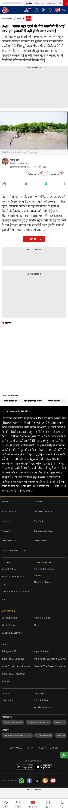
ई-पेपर (36, 3)
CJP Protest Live (44, 735)
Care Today (7, 699)
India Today (51, 3)
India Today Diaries (44, 568)
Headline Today (42, 707)
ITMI (4, 584)
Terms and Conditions (43, 531)
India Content (41, 699)
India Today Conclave (13, 658)
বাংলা (42, 3)
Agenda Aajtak (42, 651)
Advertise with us (9, 511)
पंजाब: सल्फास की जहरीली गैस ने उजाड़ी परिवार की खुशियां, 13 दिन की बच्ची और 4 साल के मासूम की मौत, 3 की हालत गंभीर (34, 468)
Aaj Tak (29, 3)
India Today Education (13, 576)
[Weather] (36, 10)
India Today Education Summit (13, 677)
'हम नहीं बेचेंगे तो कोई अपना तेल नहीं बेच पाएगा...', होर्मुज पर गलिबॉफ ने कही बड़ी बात (33, 454)
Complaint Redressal (43, 511)
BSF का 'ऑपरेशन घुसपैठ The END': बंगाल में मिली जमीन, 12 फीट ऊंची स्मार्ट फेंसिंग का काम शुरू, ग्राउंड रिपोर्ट (34, 440)
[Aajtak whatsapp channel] (21, 780)
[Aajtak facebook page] (29, 780)
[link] (66, 3)
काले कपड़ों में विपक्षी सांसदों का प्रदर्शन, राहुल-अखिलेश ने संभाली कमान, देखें (33, 431)
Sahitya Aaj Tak (10, 651)
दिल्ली (28, 18)
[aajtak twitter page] (37, 780)
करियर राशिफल (54, 401)
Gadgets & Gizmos (12, 632)
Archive (54, 748)
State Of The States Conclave (49, 666)
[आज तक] (6, 10)
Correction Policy (9, 540)
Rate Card (38, 521)
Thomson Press (42, 582)
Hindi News (7, 18)
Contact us (38, 501)
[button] (62, 804)
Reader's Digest (42, 617)
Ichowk (42, 748)
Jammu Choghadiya (13, 722)
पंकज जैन (14, 159)
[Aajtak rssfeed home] (45, 780)
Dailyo (30, 748)
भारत (19, 18)
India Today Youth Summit (16, 666)
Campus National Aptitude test (16, 595)
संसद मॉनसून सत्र (10, 401)
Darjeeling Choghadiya (38, 722)
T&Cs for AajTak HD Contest (14, 550)
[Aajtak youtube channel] (53, 780)
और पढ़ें (33, 239)
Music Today (8, 625)
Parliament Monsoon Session (17, 735)
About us (5, 501)
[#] (46, 184)
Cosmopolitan (9, 617)
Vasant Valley (9, 568)
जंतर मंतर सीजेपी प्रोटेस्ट (32, 401)
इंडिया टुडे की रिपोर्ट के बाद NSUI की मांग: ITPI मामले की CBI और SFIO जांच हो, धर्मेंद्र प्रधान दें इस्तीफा (34, 486)
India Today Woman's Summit (50, 658)
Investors (6, 521)
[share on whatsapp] (64, 755)
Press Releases (40, 540)
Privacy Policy (7, 531)
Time (36, 625)
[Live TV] (57, 10)
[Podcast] (43, 9)
